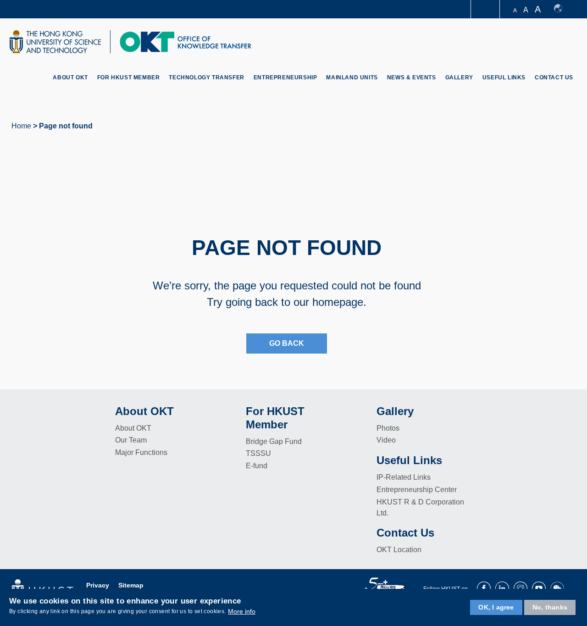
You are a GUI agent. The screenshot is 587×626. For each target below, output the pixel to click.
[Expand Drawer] (485, 9)
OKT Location (399, 550)
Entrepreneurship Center (417, 489)
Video (386, 440)
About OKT (70, 77)
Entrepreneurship (285, 77)
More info (241, 611)
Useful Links (504, 77)
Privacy (97, 585)
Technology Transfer (206, 77)
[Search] (567, 43)
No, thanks (549, 607)
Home (21, 126)
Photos (388, 428)
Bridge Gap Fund (274, 441)
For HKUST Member (128, 77)
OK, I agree (496, 607)
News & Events (411, 77)
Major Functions (141, 452)
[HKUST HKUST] (55, 41)
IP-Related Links (404, 477)
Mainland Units (351, 77)
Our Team (131, 440)
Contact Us (554, 77)
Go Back (286, 343)
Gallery (459, 77)
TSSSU (258, 453)
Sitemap (131, 585)
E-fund (256, 466)
